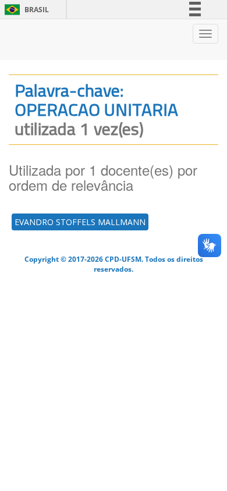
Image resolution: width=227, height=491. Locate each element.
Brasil (24, 10)
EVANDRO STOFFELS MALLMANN (80, 221)
